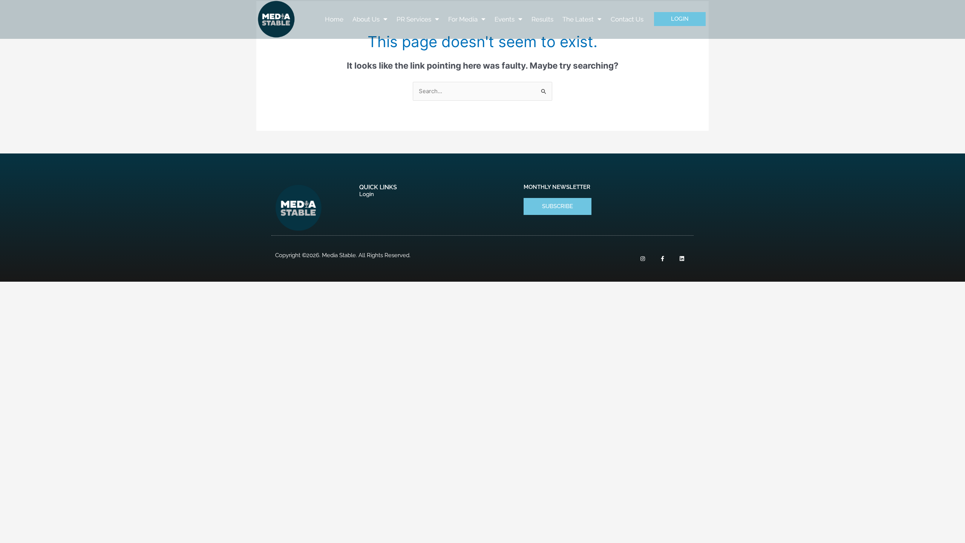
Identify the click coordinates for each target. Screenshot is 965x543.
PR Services (414, 19)
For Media (463, 19)
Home (334, 19)
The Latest (578, 19)
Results (542, 19)
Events (505, 19)
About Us (366, 19)
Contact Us (627, 19)
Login (366, 194)
